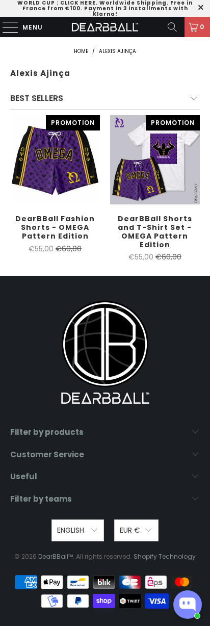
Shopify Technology (165, 556)
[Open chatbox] (187, 604)
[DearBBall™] (105, 27)
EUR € (130, 530)
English (71, 530)
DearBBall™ (55, 556)
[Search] (172, 27)
